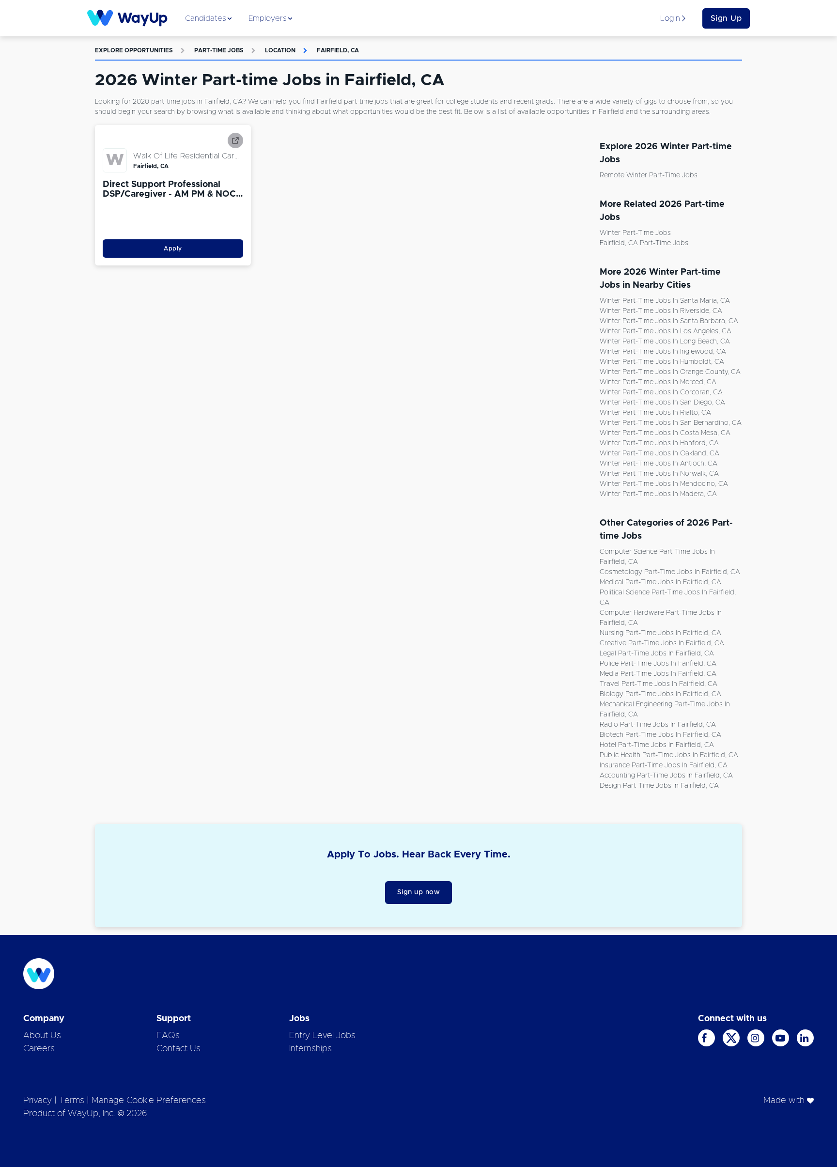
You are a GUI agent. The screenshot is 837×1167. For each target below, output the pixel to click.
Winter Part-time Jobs (635, 233)
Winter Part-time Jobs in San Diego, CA (662, 402)
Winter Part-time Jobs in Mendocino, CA (664, 484)
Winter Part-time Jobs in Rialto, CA (655, 412)
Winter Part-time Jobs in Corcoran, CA (661, 392)
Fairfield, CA (338, 50)
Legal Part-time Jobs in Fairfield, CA (657, 653)
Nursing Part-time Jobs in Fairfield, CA (660, 633)
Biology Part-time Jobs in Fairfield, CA (660, 694)
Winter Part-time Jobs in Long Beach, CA (665, 341)
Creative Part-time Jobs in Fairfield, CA (662, 643)
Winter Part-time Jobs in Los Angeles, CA (665, 331)
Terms (71, 1100)
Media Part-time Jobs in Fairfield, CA (658, 673)
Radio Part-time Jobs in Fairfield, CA (658, 724)
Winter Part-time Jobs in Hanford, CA (659, 443)
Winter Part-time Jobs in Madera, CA (658, 494)
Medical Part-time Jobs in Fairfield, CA (660, 582)
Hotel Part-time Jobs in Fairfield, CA (657, 745)
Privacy (37, 1100)
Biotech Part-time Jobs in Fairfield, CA (660, 734)
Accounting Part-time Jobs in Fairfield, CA (666, 775)
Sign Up (726, 18)
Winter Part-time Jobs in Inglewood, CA (663, 351)
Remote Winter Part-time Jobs (649, 175)
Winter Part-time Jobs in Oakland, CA (659, 453)
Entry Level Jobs (322, 1035)
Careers (39, 1048)
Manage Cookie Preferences (149, 1100)
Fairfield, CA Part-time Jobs (644, 243)
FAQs (168, 1035)
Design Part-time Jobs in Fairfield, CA (659, 785)
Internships (310, 1048)
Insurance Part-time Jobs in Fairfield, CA (664, 765)
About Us (42, 1035)
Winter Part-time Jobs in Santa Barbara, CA (669, 321)
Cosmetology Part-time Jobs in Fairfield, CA (670, 572)
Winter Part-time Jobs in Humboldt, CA (662, 361)
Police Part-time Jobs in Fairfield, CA (658, 663)
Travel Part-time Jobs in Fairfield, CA (658, 684)
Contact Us (178, 1048)
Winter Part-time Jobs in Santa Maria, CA (665, 300)
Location (280, 50)
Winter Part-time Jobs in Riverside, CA (661, 311)
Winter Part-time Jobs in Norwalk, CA (659, 473)
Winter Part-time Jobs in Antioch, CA (658, 463)
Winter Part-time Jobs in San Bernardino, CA (671, 423)
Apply (173, 248)
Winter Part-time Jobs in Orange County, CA (670, 372)
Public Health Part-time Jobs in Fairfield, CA (669, 755)
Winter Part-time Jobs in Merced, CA (658, 382)
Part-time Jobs (219, 50)
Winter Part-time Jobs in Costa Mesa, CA (665, 433)
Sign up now (418, 892)
